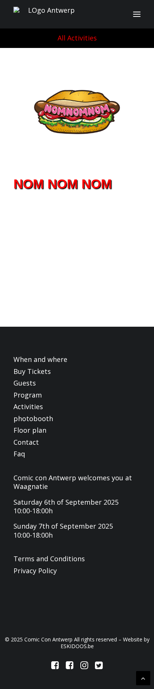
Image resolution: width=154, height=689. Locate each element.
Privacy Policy (35, 570)
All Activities (77, 37)
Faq (19, 453)
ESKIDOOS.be (77, 646)
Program (27, 394)
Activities (28, 406)
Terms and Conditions (49, 558)
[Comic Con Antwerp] (48, 14)
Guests (24, 382)
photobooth (33, 418)
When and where (40, 359)
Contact (26, 442)
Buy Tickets (32, 371)
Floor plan (29, 430)
